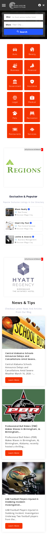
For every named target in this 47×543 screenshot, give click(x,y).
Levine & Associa (23, 236)
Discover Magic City (25, 215)
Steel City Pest (22, 223)
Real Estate (22, 212)
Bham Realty (21, 209)
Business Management (27, 240)
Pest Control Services (26, 226)
